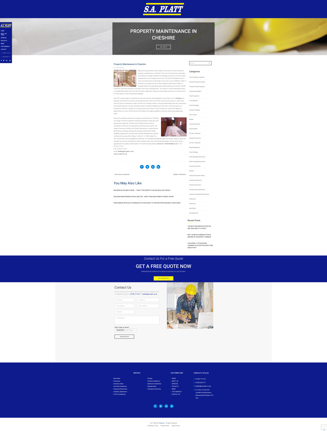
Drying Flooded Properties (197, 86)
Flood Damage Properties (196, 77)
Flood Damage (193, 152)
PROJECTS (4, 40)
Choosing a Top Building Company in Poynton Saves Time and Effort (200, 245)
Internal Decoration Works (197, 175)
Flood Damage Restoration (197, 157)
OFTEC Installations (120, 394)
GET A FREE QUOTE (163, 278)
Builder (191, 119)
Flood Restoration (194, 124)
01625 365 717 (201, 382)
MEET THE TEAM (4, 34)
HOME (2, 30)
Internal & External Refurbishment (199, 194)
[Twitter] (3, 60)
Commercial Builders (195, 91)
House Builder (193, 129)
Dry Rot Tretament (194, 133)
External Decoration (195, 185)
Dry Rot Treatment (194, 143)
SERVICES (3, 37)
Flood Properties (194, 96)
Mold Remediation (194, 147)
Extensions (192, 203)
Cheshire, (179, 98)
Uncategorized (193, 213)
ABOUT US (175, 381)
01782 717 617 (136, 294)
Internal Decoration (195, 166)
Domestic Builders (194, 110)
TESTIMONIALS (5, 46)
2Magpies (161, 423)
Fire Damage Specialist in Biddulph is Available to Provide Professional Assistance (147, 203)
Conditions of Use (152, 425)
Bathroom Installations (154, 383)
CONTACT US (176, 394)
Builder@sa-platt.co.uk (126, 151)
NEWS (2, 43)
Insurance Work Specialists (197, 189)
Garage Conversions (195, 138)
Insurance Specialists (195, 180)
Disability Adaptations (120, 391)
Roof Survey (193, 114)
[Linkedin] (10, 60)
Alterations (192, 199)
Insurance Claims (118, 383)
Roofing (150, 378)
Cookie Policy (176, 425)
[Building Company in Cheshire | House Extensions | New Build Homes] (163, 9)
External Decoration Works (197, 82)
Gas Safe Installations (120, 386)
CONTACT (3, 49)
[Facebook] (1, 60)
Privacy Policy (165, 425)
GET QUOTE (163, 47)
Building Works (152, 386)
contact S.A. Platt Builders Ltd (166, 144)
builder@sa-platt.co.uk (150, 294)
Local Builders (193, 100)
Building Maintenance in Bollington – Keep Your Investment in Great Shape (144, 196)
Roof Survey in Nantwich (121, 174)
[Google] (7, 60)
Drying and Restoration (120, 389)
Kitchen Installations (154, 381)
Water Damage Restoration (197, 161)
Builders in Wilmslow (180, 174)
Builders (122, 67)
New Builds (192, 208)
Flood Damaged (194, 105)
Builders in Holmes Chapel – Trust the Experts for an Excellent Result (142, 190)
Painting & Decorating (154, 389)
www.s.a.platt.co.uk (120, 154)
